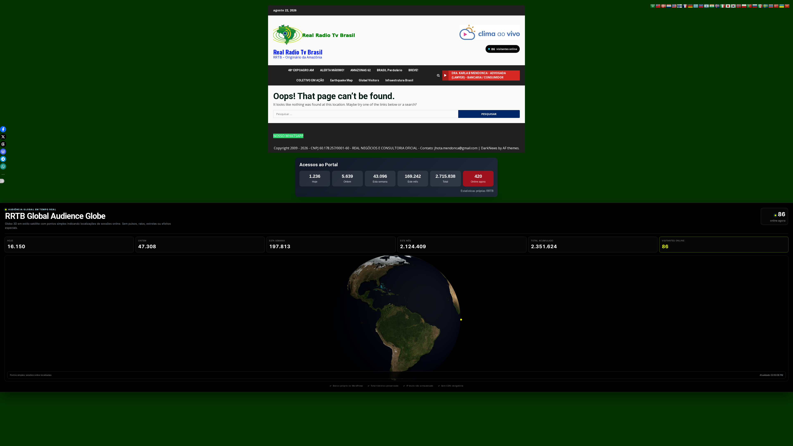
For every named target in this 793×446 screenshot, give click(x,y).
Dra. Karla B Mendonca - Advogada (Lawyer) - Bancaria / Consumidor (479, 75)
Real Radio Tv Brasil (297, 51)
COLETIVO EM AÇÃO (310, 80)
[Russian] (755, 5)
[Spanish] (760, 5)
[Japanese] (728, 5)
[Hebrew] (706, 5)
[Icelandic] (717, 5)
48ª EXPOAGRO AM (301, 70)
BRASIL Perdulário (389, 70)
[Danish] (663, 5)
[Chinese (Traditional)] (658, 5)
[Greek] (696, 5)
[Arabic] (653, 5)
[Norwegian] (739, 5)
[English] (674, 5)
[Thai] (771, 5)
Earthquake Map (341, 80)
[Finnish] (680, 5)
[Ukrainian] (782, 5)
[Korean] (733, 5)
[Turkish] (776, 5)
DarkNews (489, 148)
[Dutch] (669, 5)
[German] (690, 5)
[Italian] (722, 5)
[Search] (438, 75)
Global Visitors (369, 80)
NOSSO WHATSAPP (288, 136)
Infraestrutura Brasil (399, 80)
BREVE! (413, 70)
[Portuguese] (749, 5)
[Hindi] (712, 5)
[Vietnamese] (787, 5)
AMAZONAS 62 (360, 70)
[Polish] (744, 5)
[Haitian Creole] (701, 5)
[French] (685, 5)
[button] (3, 129)
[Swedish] (765, 5)
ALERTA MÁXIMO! (332, 70)
